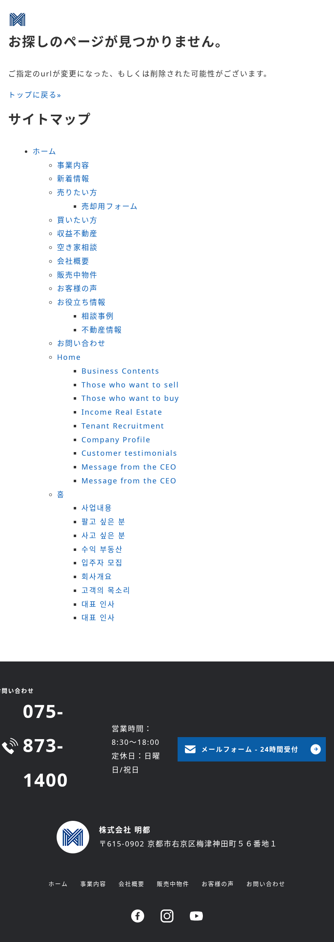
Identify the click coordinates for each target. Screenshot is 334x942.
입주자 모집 (102, 563)
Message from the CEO (129, 467)
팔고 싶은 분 (103, 521)
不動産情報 (101, 330)
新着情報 (73, 178)
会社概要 (73, 261)
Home (69, 357)
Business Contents (120, 371)
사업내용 (96, 508)
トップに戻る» (35, 95)
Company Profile (116, 439)
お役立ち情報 (81, 302)
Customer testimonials (129, 453)
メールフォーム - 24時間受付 (250, 749)
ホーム (45, 151)
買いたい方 (77, 220)
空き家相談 (77, 247)
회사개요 (96, 576)
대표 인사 (98, 604)
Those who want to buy (130, 398)
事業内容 (73, 165)
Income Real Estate (122, 412)
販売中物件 (77, 275)
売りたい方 (77, 192)
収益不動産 (77, 233)
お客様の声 (77, 288)
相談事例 (97, 316)
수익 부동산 (102, 549)
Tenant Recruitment (123, 426)
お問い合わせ (81, 343)
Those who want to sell (130, 384)
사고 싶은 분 (103, 535)
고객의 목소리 (106, 590)
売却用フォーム (109, 206)
